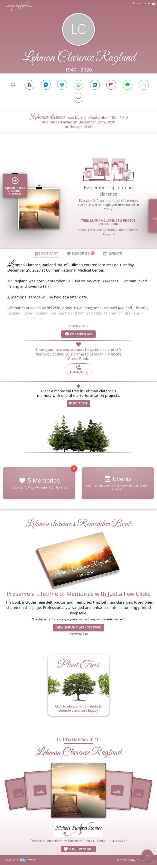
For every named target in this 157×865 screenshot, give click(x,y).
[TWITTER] (62, 85)
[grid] (78, 198)
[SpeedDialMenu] (147, 855)
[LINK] (78, 98)
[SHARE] (144, 85)
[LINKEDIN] (95, 85)
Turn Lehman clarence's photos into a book (108, 222)
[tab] (47, 253)
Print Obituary (81, 334)
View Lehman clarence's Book (78, 627)
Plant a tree (78, 403)
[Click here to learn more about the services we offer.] (78, 829)
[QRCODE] (13, 85)
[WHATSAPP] (78, 85)
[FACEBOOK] (29, 85)
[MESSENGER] (46, 85)
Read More (78, 326)
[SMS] (127, 85)
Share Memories (80, 849)
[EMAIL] (111, 85)
